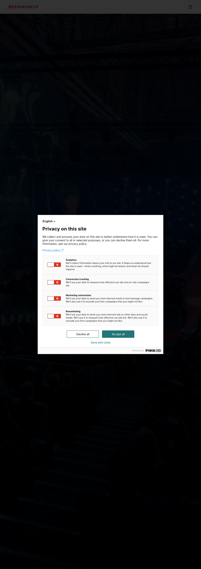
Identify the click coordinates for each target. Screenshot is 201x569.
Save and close (100, 342)
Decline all (82, 334)
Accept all (118, 334)
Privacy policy (51, 250)
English (48, 221)
